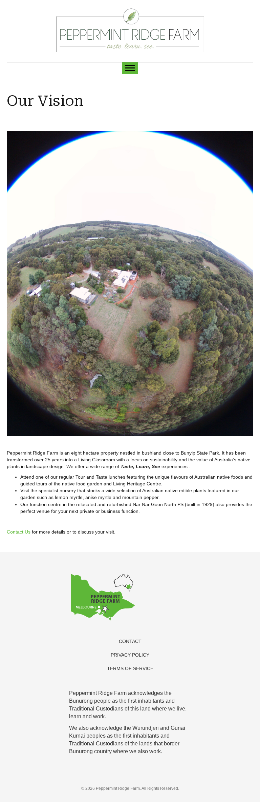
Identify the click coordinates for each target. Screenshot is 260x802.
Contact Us (18, 532)
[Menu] (130, 68)
